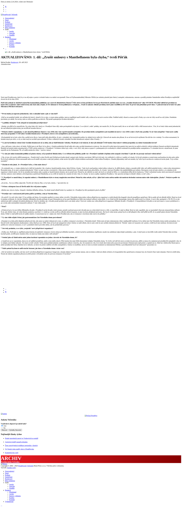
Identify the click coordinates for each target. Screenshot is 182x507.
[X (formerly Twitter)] (6, 292)
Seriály (11, 31)
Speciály (12, 33)
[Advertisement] (64, 80)
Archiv (11, 41)
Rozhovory (9, 26)
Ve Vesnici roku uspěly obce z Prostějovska (19, 449)
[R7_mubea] (4, 464)
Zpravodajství (9, 18)
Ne (4, 428)
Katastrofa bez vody (11, 453)
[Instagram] (5, 11)
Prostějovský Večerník (25, 466)
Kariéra (11, 45)
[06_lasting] (4, 414)
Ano (4, 426)
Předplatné (12, 39)
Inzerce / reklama (15, 43)
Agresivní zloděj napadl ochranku (16, 442)
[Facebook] (5, 5)
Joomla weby (11, 468)
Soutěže (12, 35)
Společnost (8, 24)
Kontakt (12, 46)
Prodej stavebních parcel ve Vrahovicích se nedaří (21, 438)
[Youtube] (5, 9)
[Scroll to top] (1, 505)
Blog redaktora (10, 28)
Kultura (7, 22)
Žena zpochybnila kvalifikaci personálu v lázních (21, 445)
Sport (7, 20)
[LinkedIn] (5, 290)
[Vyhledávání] (5, 48)
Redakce (8, 37)
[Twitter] (6, 7)
